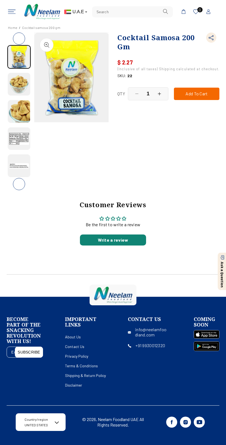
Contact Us (74, 346)
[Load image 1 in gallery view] (19, 56)
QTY (121, 93)
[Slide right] (19, 184)
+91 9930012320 (150, 345)
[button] (11, 12)
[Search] (165, 12)
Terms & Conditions (81, 365)
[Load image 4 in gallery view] (19, 138)
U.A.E (78, 11)
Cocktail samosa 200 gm (41, 27)
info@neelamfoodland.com (150, 332)
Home (12, 27)
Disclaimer (73, 385)
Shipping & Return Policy (85, 375)
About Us (73, 337)
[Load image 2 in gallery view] (19, 84)
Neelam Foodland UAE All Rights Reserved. (120, 422)
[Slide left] (19, 39)
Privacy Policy (76, 356)
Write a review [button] (113, 239)
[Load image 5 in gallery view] (19, 165)
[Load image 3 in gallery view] (19, 111)
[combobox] (132, 11)
